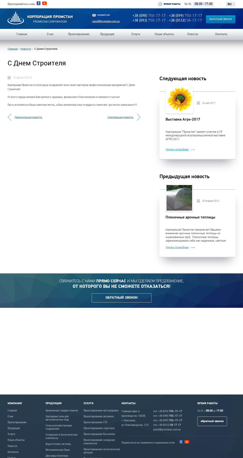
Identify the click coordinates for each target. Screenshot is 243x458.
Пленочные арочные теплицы (190, 217)
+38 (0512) (185, 21)
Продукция (14, 428)
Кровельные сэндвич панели (62, 410)
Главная (13, 49)
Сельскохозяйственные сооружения (59, 427)
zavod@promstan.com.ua (106, 21)
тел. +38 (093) (167, 411)
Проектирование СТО (95, 422)
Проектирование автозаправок (101, 410)
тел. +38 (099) (167, 420)
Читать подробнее (177, 149)
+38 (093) (149, 21)
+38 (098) (149, 16)
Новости (26, 49)
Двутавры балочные (57, 455)
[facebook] (38, 3)
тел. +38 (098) (167, 416)
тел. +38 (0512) (167, 425)
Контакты (13, 452)
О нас (10, 416)
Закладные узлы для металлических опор (57, 418)
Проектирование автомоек (99, 416)
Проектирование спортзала (99, 428)
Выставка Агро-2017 (183, 119)
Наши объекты (16, 440)
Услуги (11, 434)
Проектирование (17, 422)
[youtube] (44, 4)
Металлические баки (58, 450)
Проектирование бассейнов (99, 434)
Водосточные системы (58, 444)
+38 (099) (185, 16)
